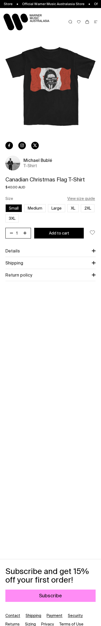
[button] (50, 251)
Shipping (33, 615)
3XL (12, 218)
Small (14, 208)
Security (75, 615)
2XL (87, 208)
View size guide (81, 198)
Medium (35, 208)
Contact (12, 615)
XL (73, 208)
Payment (54, 615)
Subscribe (50, 595)
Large (56, 208)
